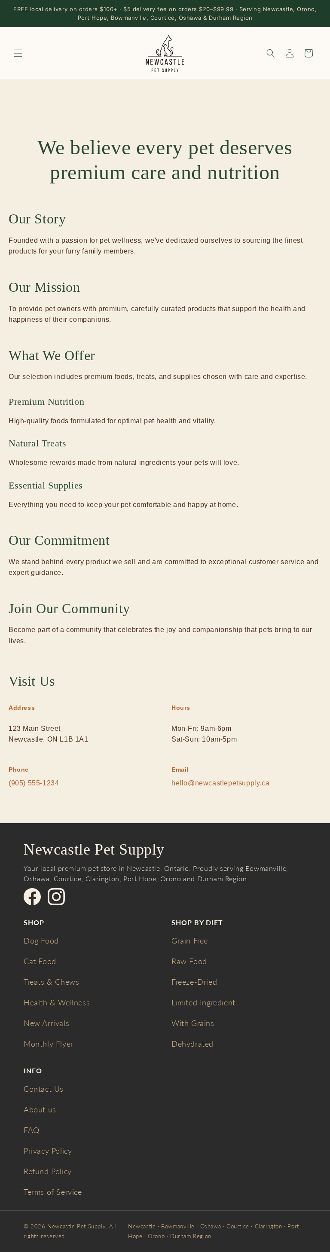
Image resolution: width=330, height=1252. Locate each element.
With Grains (192, 1023)
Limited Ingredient (203, 1002)
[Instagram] (56, 896)
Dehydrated (192, 1043)
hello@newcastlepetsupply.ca (220, 783)
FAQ (32, 1130)
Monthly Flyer (48, 1043)
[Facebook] (32, 896)
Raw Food (189, 961)
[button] (18, 53)
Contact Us (44, 1088)
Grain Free (189, 940)
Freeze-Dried (194, 981)
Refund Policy (48, 1171)
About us (40, 1109)
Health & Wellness (57, 1002)
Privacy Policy (48, 1150)
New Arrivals (46, 1023)
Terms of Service (53, 1192)
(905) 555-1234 (34, 783)
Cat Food (40, 961)
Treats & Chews (51, 981)
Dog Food (41, 940)
